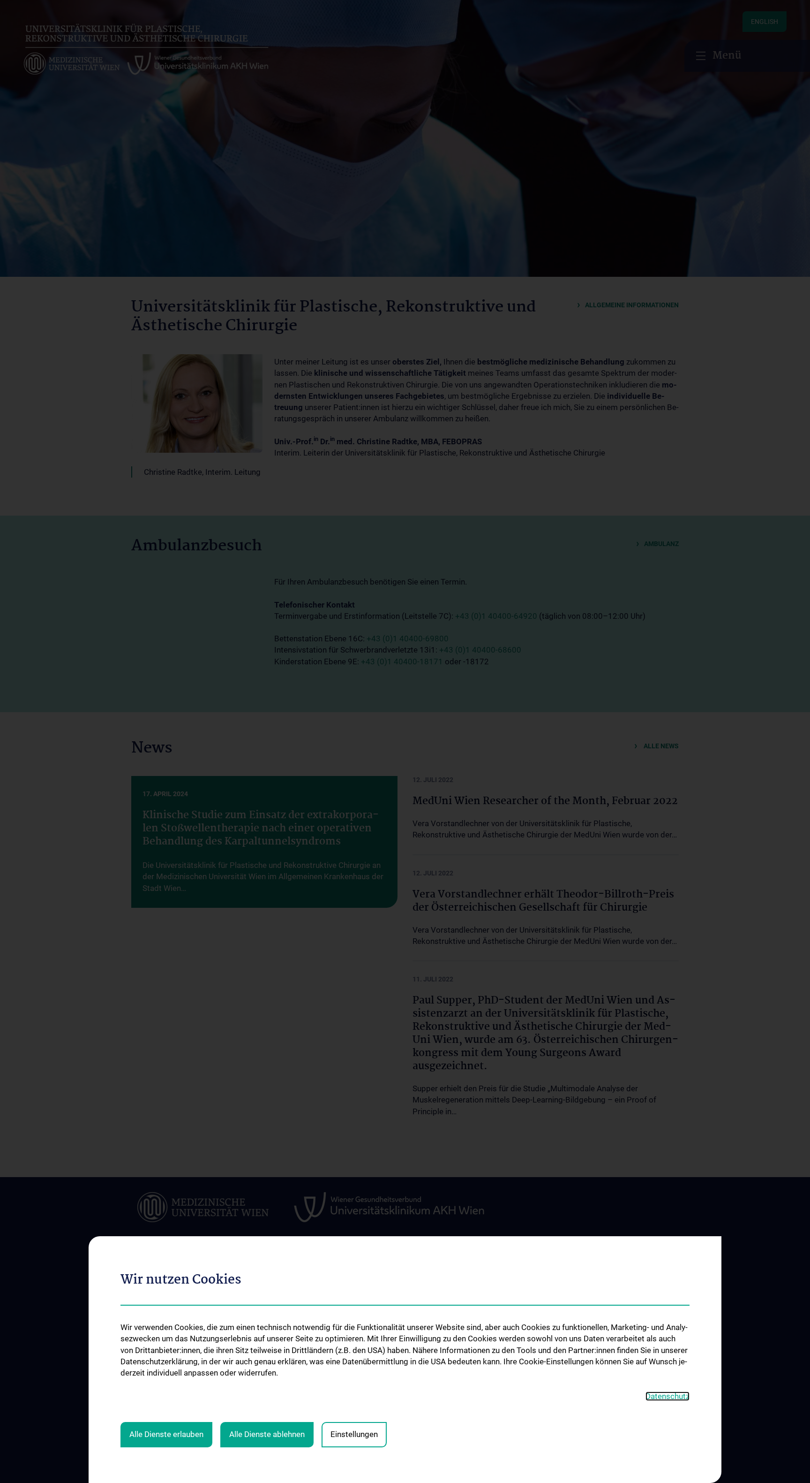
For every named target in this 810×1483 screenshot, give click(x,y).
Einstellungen (354, 1434)
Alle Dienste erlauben (166, 1434)
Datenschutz (667, 1396)
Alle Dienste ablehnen (267, 1434)
